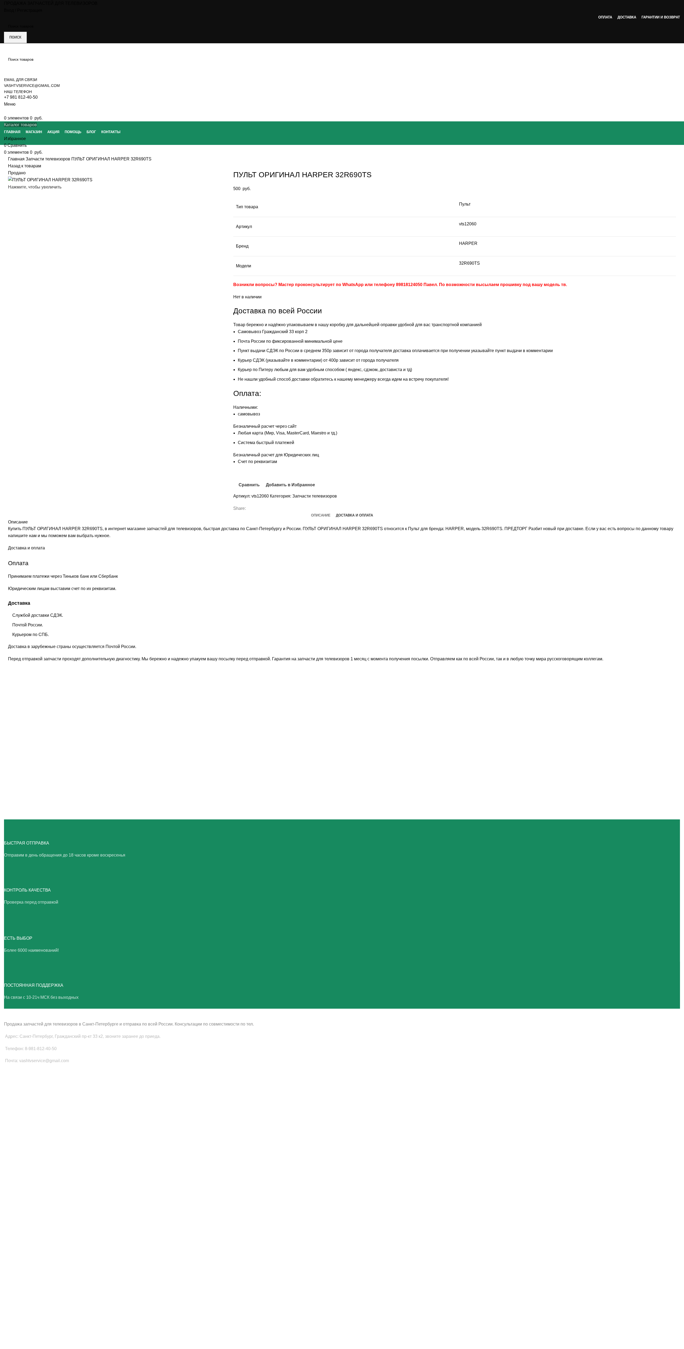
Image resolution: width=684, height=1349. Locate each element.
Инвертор (12, 1129)
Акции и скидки (17, 1307)
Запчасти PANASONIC (23, 1235)
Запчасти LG (15, 1159)
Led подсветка (16, 1101)
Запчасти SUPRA (19, 1195)
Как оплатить (15, 1334)
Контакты (12, 1325)
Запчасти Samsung (20, 1150)
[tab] (321, 515)
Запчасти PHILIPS (19, 1168)
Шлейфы (12, 1120)
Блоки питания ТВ (20, 1092)
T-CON (10, 1111)
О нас (9, 1288)
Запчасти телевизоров (48, 159)
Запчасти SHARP (19, 1217)
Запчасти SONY (18, 1177)
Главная (17, 159)
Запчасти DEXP (17, 1253)
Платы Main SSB (18, 1083)
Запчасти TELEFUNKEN (25, 1262)
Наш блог (12, 1298)
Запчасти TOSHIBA (20, 1186)
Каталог (11, 1316)
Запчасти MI (14, 1226)
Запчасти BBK (16, 1244)
